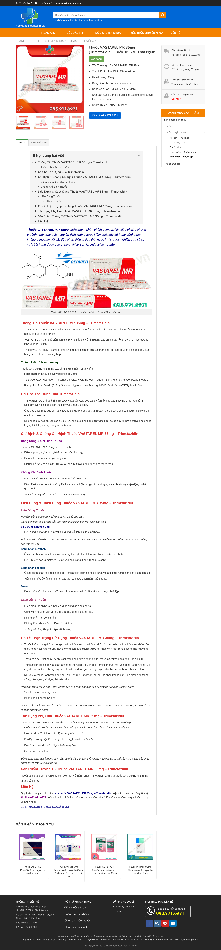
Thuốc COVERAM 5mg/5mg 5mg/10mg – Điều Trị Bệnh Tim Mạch (104, 869)
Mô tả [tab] (21, 142)
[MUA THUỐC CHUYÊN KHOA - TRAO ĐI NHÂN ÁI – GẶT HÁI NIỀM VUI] (32, 17)
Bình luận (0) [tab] (39, 142)
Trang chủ (48, 32)
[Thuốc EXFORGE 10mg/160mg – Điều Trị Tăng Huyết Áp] (32, 847)
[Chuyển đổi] (203, 132)
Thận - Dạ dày (177, 142)
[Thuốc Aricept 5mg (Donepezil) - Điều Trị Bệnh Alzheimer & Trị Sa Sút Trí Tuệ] (68, 847)
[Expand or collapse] (139, 155)
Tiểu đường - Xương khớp (183, 152)
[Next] (78, 79)
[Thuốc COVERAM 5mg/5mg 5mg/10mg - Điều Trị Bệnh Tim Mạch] (104, 847)
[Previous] (21, 79)
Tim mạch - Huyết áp (81, 41)
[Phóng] (20, 109)
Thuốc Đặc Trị (73, 32)
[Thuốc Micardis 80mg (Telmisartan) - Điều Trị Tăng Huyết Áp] (140, 847)
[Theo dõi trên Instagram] (157, 923)
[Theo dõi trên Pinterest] (165, 923)
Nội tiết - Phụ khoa (179, 137)
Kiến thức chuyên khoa (146, 32)
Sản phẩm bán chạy (175, 120)
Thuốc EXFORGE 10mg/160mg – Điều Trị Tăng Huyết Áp (32, 869)
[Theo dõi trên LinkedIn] (173, 923)
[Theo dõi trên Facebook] (149, 923)
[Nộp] (162, 15)
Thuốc (167, 126)
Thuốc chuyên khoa (106, 32)
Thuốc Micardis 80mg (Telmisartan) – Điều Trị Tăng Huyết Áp (140, 869)
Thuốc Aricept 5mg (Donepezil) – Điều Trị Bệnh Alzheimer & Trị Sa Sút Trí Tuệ (68, 871)
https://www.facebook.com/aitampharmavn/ (59, 3)
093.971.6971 (170, 913)
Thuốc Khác (176, 147)
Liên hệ (175, 32)
